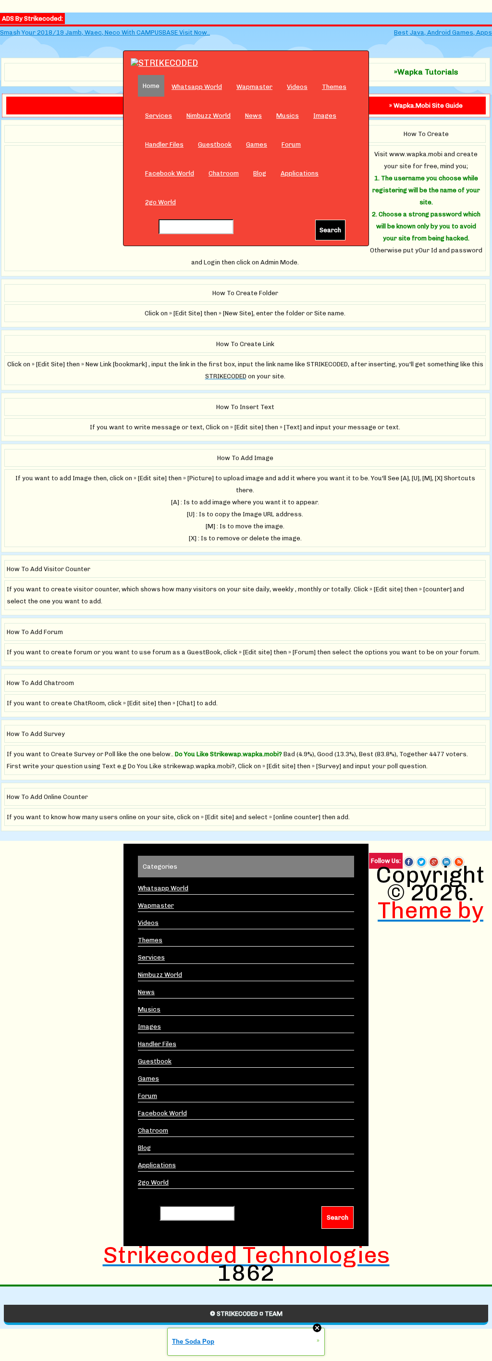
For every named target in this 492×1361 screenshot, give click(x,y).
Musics (287, 115)
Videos (297, 86)
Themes (334, 86)
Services (158, 115)
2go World (160, 202)
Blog (259, 173)
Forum (291, 144)
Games (256, 144)
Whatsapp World (197, 86)
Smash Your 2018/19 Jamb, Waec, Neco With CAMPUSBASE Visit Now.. (105, 32)
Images (324, 115)
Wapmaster (254, 86)
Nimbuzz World (208, 115)
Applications (300, 173)
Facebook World (169, 173)
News (253, 115)
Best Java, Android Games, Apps (443, 32)
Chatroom (224, 173)
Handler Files (164, 144)
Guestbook (215, 144)
